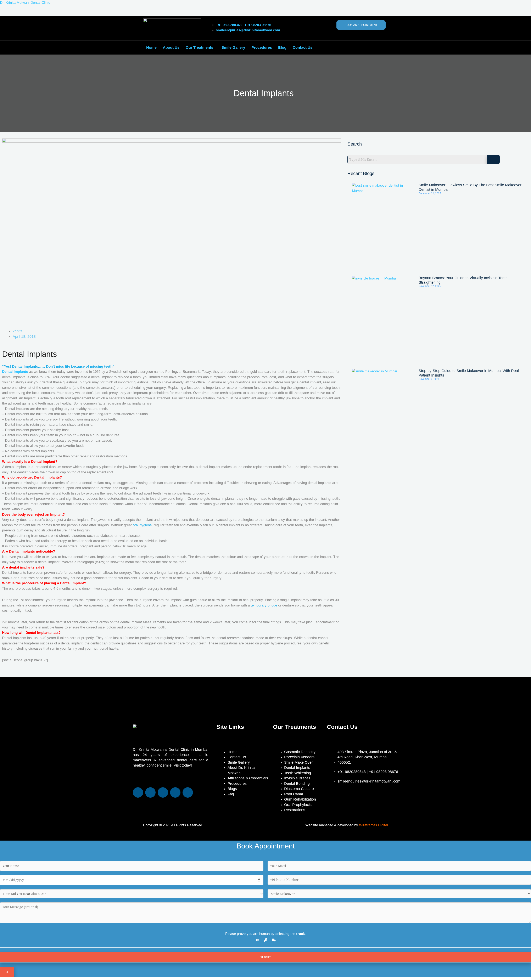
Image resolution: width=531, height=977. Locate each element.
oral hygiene (142, 525)
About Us (171, 47)
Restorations (294, 810)
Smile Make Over (298, 762)
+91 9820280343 (228, 25)
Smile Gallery (233, 47)
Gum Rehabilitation (300, 799)
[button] (200, 47)
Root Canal (293, 794)
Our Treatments (199, 47)
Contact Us (302, 47)
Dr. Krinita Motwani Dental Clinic (25, 3)
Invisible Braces (297, 778)
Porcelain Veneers (299, 757)
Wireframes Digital (373, 825)
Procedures (261, 47)
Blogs (232, 789)
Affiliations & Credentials (248, 778)
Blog (282, 47)
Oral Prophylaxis (298, 805)
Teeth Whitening (297, 773)
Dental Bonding (297, 783)
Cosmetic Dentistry (299, 752)
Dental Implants (297, 768)
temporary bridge (264, 605)
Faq (231, 794)
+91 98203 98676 (258, 25)
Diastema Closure (299, 789)
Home (151, 47)
